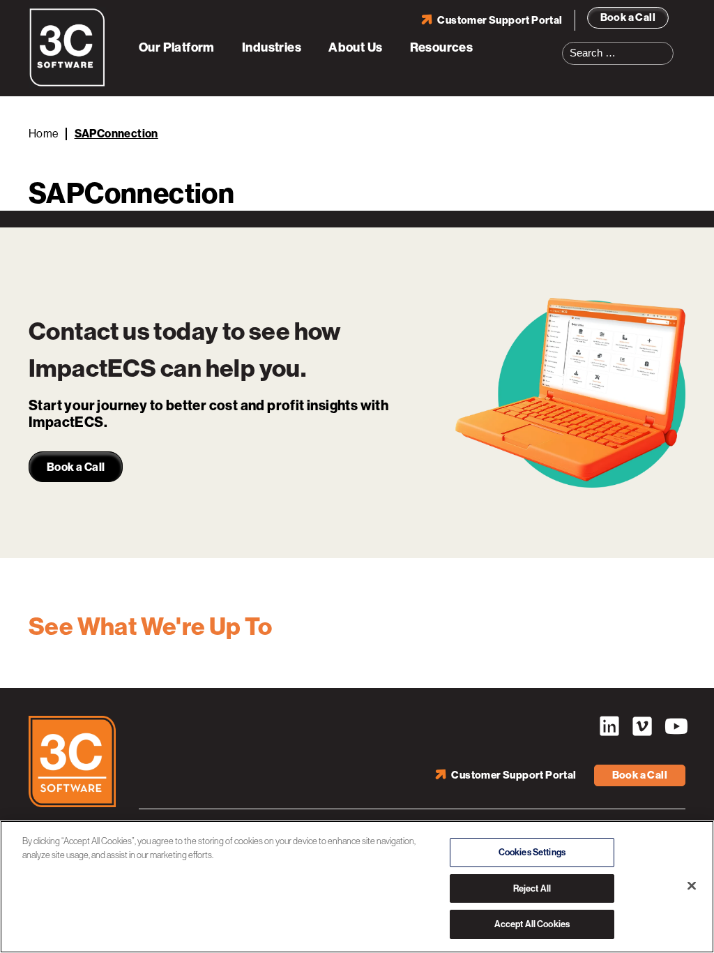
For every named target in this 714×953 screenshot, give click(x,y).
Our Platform (177, 47)
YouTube (674, 726)
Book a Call (627, 17)
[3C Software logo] (67, 83)
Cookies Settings (532, 852)
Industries (271, 47)
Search (667, 44)
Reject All (532, 888)
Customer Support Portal (499, 20)
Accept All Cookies (532, 924)
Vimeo (642, 726)
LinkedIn (609, 726)
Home (44, 133)
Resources (441, 47)
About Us (355, 47)
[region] (357, 886)
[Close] (691, 886)
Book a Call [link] (76, 467)
